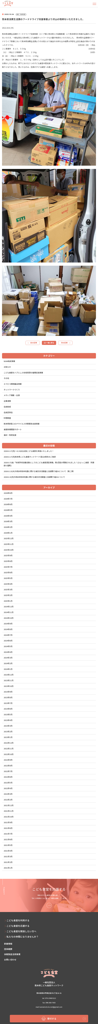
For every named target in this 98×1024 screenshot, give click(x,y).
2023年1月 (8, 737)
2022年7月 (8, 771)
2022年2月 (8, 799)
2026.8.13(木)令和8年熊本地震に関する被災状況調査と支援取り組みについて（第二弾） (39, 471)
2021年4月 (8, 850)
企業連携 (7, 401)
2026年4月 (8, 515)
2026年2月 (8, 527)
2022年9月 (8, 759)
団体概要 (8, 949)
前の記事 (33, 342)
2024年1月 (8, 669)
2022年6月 (8, 776)
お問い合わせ (10, 959)
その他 (6, 378)
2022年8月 (8, 765)
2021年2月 (8, 862)
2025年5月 (8, 578)
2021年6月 (8, 839)
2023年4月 (8, 720)
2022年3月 (8, 794)
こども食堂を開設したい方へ (21, 931)
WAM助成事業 (9, 361)
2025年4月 (8, 583)
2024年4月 (8, 652)
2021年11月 (8, 811)
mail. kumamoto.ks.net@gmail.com (49, 1007)
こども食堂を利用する (18, 920)
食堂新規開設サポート (13, 429)
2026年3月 (8, 521)
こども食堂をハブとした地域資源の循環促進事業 (23, 372)
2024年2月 (8, 663)
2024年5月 (8, 646)
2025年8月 (8, 561)
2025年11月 (8, 544)
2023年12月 (8, 674)
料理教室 (7, 418)
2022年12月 (8, 742)
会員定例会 (8, 412)
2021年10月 (8, 816)
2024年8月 (8, 629)
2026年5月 (8, 510)
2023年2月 (8, 731)
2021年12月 (8, 805)
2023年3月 (8, 725)
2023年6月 (8, 708)
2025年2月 (8, 595)
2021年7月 (8, 833)
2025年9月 (8, 555)
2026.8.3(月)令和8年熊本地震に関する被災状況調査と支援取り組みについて (34, 477)
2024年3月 (8, 657)
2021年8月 (8, 828)
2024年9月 (8, 623)
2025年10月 (8, 549)
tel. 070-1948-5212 (49, 998)
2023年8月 (8, 697)
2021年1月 (8, 867)
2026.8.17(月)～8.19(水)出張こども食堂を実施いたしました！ (29, 451)
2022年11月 (8, 748)
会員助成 (7, 406)
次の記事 (64, 342)
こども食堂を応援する (18, 925)
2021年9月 (8, 822)
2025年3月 (8, 589)
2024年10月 (8, 618)
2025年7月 (8, 566)
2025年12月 (8, 538)
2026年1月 (8, 532)
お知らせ (7, 366)
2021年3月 (8, 856)
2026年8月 (8, 493)
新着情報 (8, 943)
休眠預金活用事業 (12, 954)
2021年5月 (8, 845)
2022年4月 (8, 788)
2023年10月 (8, 686)
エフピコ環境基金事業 (13, 384)
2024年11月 (8, 612)
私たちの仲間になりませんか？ (23, 936)
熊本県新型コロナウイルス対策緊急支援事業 (21, 423)
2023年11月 (8, 680)
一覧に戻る (50, 342)
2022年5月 (8, 782)
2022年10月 (8, 754)
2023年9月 (8, 691)
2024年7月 (8, 635)
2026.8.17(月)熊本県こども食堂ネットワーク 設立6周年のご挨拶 (30, 456)
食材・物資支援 (10, 435)
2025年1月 (8, 601)
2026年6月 (8, 504)
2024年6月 (8, 640)
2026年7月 (8, 498)
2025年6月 (8, 572)
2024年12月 (8, 606)
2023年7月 (8, 703)
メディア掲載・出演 (12, 395)
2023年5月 (8, 714)
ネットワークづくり (12, 389)
